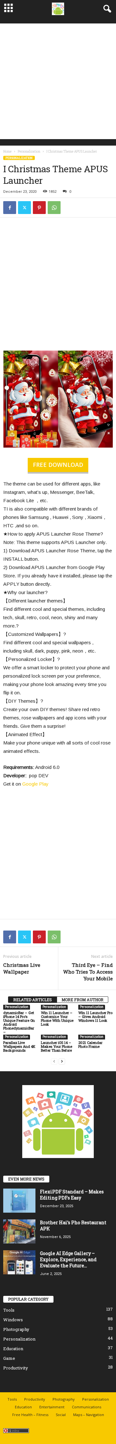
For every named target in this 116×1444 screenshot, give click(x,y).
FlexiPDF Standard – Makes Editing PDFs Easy (72, 1195)
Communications (86, 1406)
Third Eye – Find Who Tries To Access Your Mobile (88, 972)
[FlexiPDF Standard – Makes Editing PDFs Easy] (19, 1201)
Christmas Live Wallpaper (21, 968)
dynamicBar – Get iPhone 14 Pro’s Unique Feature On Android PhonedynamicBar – (19, 1022)
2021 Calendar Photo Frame (90, 1044)
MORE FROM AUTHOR (82, 999)
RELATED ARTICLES (32, 999)
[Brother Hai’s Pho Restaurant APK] (19, 1231)
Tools (9, 1310)
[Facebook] (9, 207)
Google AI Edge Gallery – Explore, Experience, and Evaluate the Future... (68, 1259)
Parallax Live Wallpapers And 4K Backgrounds (19, 1046)
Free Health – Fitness (30, 1414)
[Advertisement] (58, 81)
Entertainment (51, 1406)
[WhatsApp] (54, 207)
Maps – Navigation (88, 1414)
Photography (16, 1329)
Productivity (15, 1368)
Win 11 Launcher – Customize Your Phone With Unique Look (57, 1018)
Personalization (29, 151)
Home (7, 151)
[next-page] (62, 1061)
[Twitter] (24, 207)
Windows (13, 1320)
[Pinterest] (39, 207)
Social (61, 1414)
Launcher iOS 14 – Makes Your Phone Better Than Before (56, 1046)
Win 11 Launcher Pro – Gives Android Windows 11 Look (95, 1016)
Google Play (35, 784)
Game (9, 1358)
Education (13, 1348)
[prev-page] (54, 1061)
